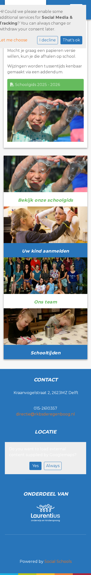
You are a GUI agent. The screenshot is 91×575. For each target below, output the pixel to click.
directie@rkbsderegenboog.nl (45, 414)
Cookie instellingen (45, 550)
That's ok (71, 40)
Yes (35, 465)
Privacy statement (45, 542)
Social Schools (58, 561)
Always (52, 465)
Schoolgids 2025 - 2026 (37, 84)
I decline (47, 40)
